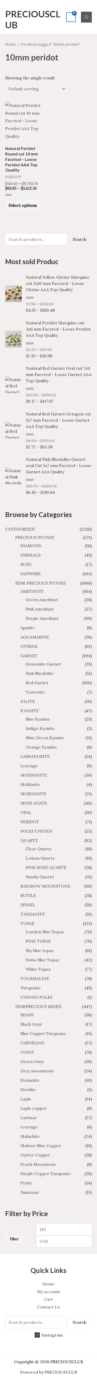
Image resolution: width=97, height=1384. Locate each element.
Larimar (28, 1117)
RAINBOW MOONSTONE (45, 886)
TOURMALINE (34, 978)
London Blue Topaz (45, 931)
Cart (48, 1299)
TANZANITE (32, 914)
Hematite (29, 1080)
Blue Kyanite (38, 719)
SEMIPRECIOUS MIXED (38, 1006)
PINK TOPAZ (38, 941)
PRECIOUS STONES (34, 537)
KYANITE (29, 710)
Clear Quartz (38, 848)
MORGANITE (33, 793)
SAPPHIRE (30, 573)
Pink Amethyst (40, 609)
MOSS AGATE (33, 803)
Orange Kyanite (41, 747)
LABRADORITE (35, 756)
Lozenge (29, 765)
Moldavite (30, 784)
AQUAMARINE (34, 637)
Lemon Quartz (40, 858)
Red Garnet (37, 682)
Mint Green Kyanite (45, 737)
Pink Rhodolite (40, 673)
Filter (14, 1239)
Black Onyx (31, 1024)
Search (79, 239)
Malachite (30, 1136)
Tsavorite (35, 692)
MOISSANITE (33, 775)
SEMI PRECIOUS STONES (40, 583)
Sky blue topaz (40, 950)
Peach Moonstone (38, 1164)
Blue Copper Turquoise (43, 1033)
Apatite (27, 627)
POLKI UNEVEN (36, 831)
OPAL (25, 812)
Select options (23, 205)
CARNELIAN (32, 1042)
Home (11, 44)
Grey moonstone (37, 1070)
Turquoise (30, 987)
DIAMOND (30, 545)
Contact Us (48, 1307)
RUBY (26, 564)
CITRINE (29, 646)
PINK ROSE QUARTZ (46, 867)
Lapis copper (33, 1108)
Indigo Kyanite (40, 728)
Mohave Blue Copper (40, 1145)
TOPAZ (27, 923)
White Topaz (38, 969)
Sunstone (29, 1192)
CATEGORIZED (20, 529)
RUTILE (28, 895)
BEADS (27, 1014)
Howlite (28, 1089)
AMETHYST (32, 591)
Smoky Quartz (40, 876)
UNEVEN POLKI (36, 997)
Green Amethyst (42, 599)
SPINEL (27, 904)
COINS (27, 1052)
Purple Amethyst (42, 618)
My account (48, 1291)
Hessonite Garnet (43, 664)
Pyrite (26, 1183)
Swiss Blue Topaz (42, 959)
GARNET (29, 655)
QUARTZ (29, 840)
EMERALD (30, 555)
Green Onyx (32, 1061)
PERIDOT (29, 821)
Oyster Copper (35, 1154)
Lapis (25, 1098)
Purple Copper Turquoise (45, 1173)
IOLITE (27, 701)
